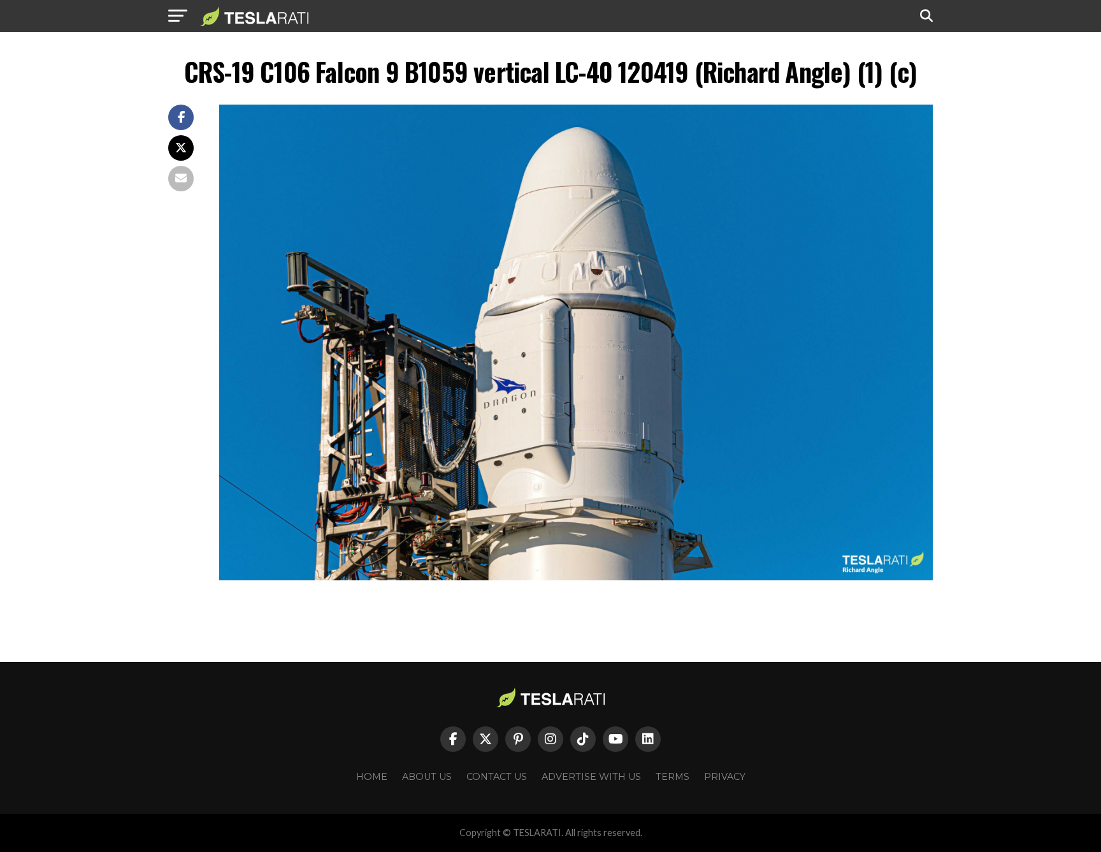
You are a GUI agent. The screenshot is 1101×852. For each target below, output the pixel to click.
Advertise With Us (591, 776)
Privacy (724, 776)
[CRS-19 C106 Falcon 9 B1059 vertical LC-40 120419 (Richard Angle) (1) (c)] (576, 577)
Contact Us (496, 776)
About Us (427, 776)
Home (371, 776)
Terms (672, 776)
